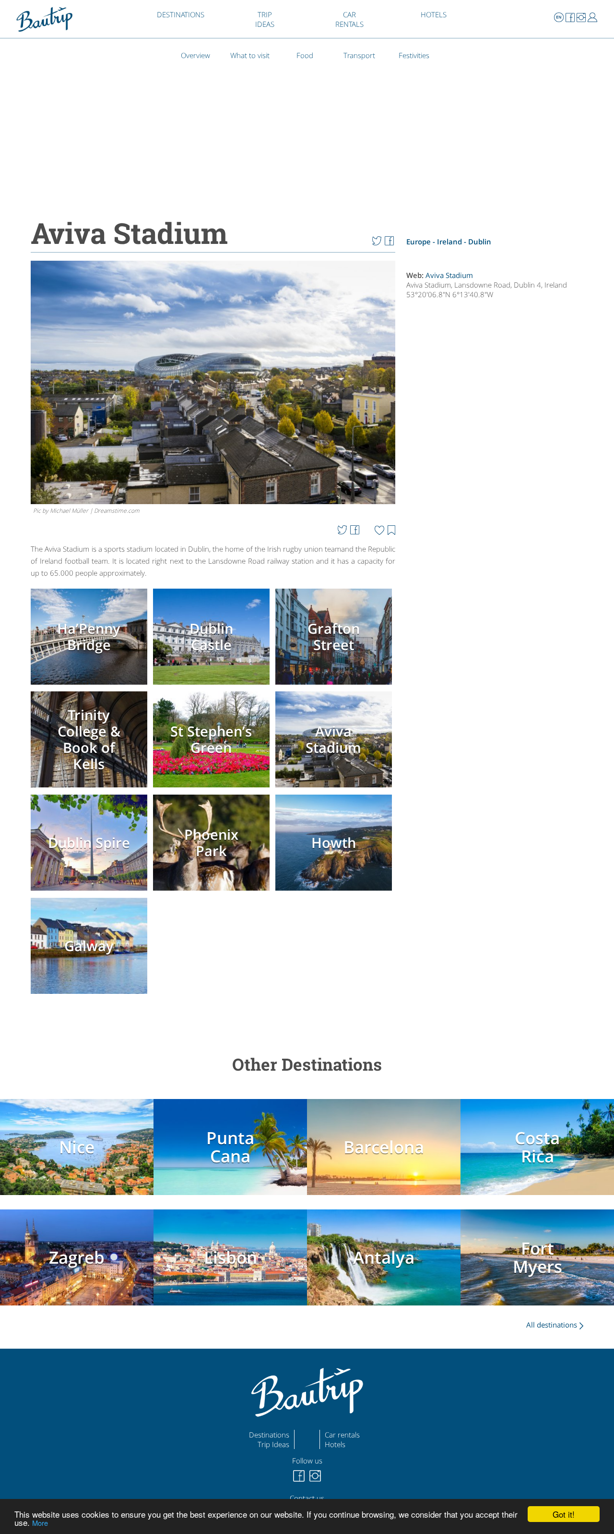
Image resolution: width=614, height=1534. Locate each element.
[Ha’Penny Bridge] (91, 685)
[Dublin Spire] (91, 891)
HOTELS (434, 14)
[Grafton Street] (335, 685)
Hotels (335, 1444)
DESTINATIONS (180, 14)
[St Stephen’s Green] (213, 788)
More (40, 1523)
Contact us (307, 1498)
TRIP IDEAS (264, 19)
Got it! (564, 1514)
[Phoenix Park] (213, 891)
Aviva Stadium (449, 275)
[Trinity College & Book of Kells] (91, 788)
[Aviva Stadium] (335, 788)
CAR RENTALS (349, 19)
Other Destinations (307, 1064)
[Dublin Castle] (213, 685)
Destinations (269, 1434)
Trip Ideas (273, 1444)
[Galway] (91, 994)
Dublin (479, 241)
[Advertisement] (500, 602)
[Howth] (335, 891)
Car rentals (342, 1434)
